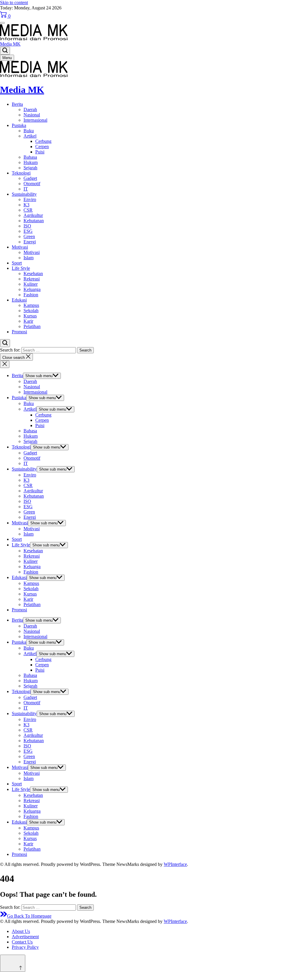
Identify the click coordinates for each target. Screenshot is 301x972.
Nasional (32, 114)
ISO (27, 225)
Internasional (35, 120)
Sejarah (30, 167)
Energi (30, 241)
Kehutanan (34, 220)
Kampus (31, 305)
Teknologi (21, 172)
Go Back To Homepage (29, 916)
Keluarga (32, 289)
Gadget (30, 178)
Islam (29, 257)
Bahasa (30, 157)
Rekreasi (32, 278)
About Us (21, 931)
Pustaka (19, 125)
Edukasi (19, 299)
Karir (28, 321)
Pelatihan (32, 326)
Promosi (19, 331)
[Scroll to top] (12, 963)
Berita (17, 104)
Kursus (30, 315)
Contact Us (22, 941)
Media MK (10, 43)
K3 (26, 204)
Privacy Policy (25, 947)
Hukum (31, 162)
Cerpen (42, 146)
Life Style (21, 268)
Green (29, 236)
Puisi (39, 151)
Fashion (31, 294)
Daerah (30, 109)
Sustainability (24, 194)
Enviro (30, 199)
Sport (17, 262)
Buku (29, 130)
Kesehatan (33, 273)
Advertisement (25, 936)
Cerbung (43, 141)
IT (26, 188)
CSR (28, 210)
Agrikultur (33, 215)
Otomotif (32, 183)
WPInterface (175, 864)
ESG (28, 231)
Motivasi (20, 247)
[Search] (5, 51)
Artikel (30, 135)
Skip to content (14, 2)
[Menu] (2, 23)
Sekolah (31, 310)
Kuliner (31, 284)
